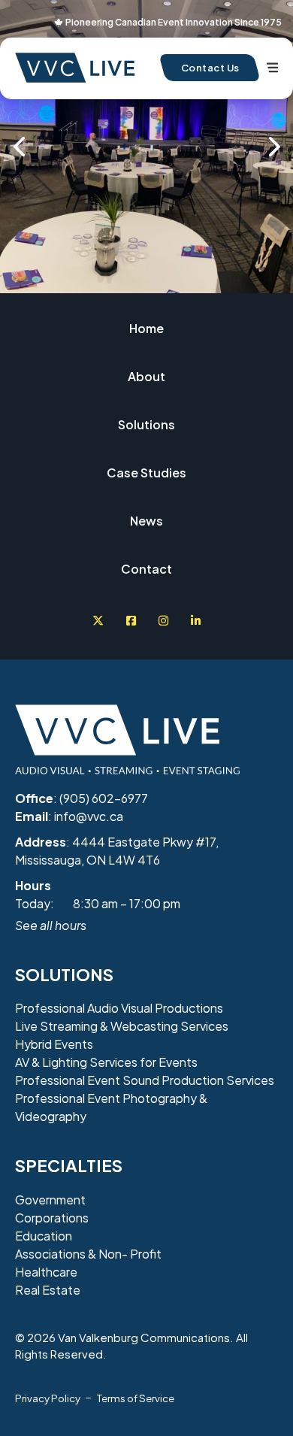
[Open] (272, 68)
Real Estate (47, 1290)
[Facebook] (131, 621)
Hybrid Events (54, 1044)
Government (50, 1199)
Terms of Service (135, 1398)
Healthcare (46, 1272)
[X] (98, 621)
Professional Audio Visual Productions (119, 1008)
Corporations (52, 1217)
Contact (146, 569)
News (146, 521)
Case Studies (146, 472)
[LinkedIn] (196, 621)
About (146, 376)
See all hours (50, 925)
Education (43, 1236)
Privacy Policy (47, 1398)
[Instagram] (163, 621)
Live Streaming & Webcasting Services (121, 1026)
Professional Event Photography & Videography (111, 1107)
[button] (19, 146)
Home (146, 328)
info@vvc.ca (88, 816)
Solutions (146, 424)
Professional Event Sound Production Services (144, 1080)
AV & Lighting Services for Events (106, 1062)
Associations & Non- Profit (88, 1254)
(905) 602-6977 (103, 798)
